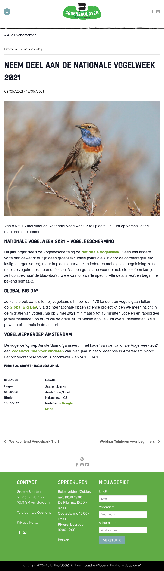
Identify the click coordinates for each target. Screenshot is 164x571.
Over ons (44, 512)
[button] (7, 11)
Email (103, 491)
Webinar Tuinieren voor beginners (128, 441)
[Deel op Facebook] (76, 465)
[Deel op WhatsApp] (82, 459)
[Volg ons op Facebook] (152, 12)
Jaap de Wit (133, 565)
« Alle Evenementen (20, 34)
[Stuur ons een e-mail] (158, 12)
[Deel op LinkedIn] (87, 465)
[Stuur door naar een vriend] (82, 465)
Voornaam (106, 507)
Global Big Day (23, 307)
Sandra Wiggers (96, 565)
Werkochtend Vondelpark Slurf (33, 441)
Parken (63, 540)
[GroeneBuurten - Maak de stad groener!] (82, 11)
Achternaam (107, 523)
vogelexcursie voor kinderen (38, 351)
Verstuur (112, 540)
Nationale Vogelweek (100, 252)
